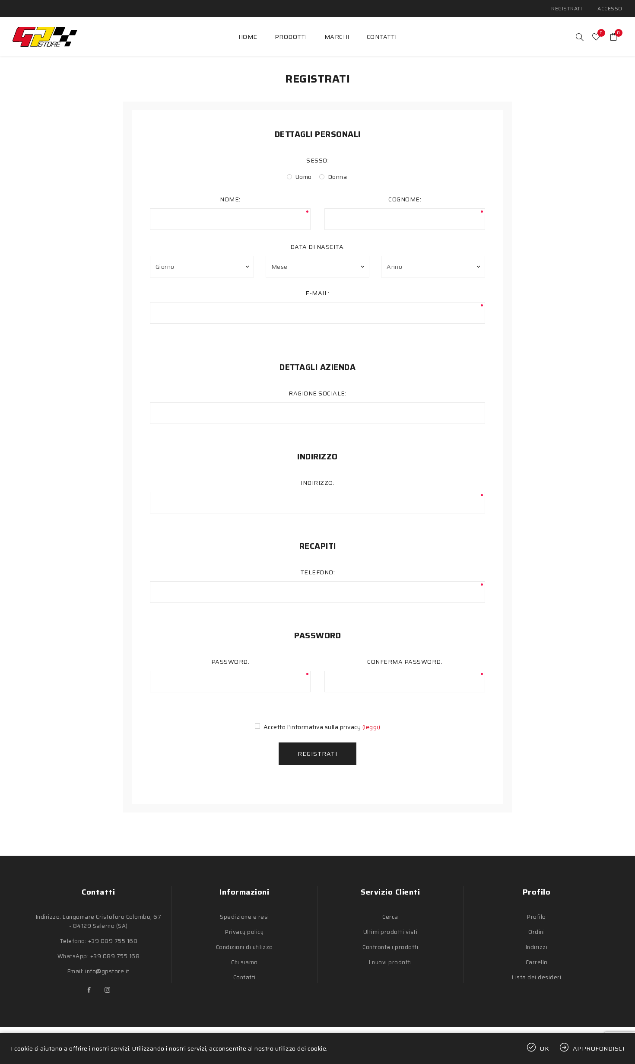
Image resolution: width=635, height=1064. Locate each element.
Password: (230, 661)
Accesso (609, 8)
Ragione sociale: (317, 393)
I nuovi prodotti (390, 962)
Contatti (244, 977)
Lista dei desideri (536, 977)
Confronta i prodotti (390, 947)
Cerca (390, 916)
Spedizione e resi (244, 916)
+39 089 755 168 (113, 941)
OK (544, 1048)
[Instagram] (107, 990)
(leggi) (371, 727)
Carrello (537, 962)
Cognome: (404, 199)
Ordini (536, 932)
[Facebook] (89, 990)
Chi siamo (244, 962)
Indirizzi (537, 947)
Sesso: (317, 160)
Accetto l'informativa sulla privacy (312, 727)
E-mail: (317, 293)
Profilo (536, 916)
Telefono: (317, 572)
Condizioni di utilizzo (244, 947)
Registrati (566, 8)
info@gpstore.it (107, 971)
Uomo (303, 177)
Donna (337, 177)
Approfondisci (599, 1048)
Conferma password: (404, 661)
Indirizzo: (317, 482)
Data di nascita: (317, 247)
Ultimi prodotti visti (390, 932)
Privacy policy (244, 932)
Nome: (230, 199)
